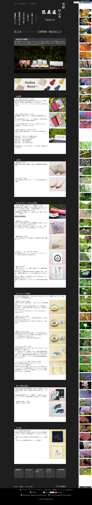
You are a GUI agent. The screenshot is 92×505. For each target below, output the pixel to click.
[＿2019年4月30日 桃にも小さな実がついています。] (85, 282)
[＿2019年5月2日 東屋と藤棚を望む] (85, 265)
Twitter (47, 492)
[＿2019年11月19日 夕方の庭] (85, 90)
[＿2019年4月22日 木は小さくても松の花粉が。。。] (85, 351)
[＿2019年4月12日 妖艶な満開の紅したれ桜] (85, 437)
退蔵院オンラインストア (58, 489)
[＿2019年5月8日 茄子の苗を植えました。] (85, 214)
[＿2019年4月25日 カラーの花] (85, 325)
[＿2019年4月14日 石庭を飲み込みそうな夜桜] (85, 420)
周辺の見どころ (55, 32)
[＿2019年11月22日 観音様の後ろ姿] (85, 64)
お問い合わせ (48, 489)
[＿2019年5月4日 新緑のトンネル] (85, 248)
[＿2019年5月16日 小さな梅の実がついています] (85, 145)
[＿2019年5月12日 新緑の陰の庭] (85, 180)
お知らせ (28, 18)
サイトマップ (31, 489)
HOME (15, 486)
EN (77, 2)
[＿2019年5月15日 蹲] (85, 154)
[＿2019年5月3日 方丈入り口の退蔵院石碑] (85, 257)
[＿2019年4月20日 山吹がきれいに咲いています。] (85, 368)
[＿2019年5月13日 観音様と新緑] (85, 171)
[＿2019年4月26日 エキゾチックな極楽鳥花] (85, 317)
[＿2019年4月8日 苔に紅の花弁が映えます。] (85, 471)
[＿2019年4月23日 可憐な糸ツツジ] (85, 343)
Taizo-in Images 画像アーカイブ (85, 1)
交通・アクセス (32, 18)
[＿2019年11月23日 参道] (85, 56)
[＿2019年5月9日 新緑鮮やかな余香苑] (85, 205)
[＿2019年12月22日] (85, 7)
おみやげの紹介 (30, 32)
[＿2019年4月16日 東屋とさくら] (85, 402)
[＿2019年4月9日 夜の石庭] (85, 462)
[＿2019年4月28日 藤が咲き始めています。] (85, 300)
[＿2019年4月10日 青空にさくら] (85, 454)
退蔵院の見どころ (19, 18)
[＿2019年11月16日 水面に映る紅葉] (85, 116)
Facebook (34, 492)
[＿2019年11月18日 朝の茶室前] (85, 99)
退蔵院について (15, 18)
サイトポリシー (39, 489)
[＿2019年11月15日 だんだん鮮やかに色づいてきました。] (85, 124)
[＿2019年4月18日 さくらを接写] (85, 385)
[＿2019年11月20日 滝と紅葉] (85, 81)
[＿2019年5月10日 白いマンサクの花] (85, 197)
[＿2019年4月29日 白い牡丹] (85, 291)
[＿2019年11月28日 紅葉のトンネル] (85, 13)
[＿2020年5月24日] (85, 5)
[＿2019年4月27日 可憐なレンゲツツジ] (85, 308)
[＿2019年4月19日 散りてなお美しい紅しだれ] (85, 377)
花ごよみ (17, 32)
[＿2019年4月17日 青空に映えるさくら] (85, 394)
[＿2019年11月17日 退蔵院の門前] (85, 107)
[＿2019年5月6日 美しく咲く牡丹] (85, 231)
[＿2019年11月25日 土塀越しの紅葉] (85, 39)
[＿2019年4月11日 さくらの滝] (85, 445)
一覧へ (85, 487)
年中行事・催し (24, 18)
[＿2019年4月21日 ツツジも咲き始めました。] (85, 360)
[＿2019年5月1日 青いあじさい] (85, 274)
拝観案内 (36, 18)
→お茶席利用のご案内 (20, 216)
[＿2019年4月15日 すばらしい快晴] (85, 411)
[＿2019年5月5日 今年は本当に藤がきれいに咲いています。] (85, 240)
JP (75, 2)
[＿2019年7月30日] (85, 140)
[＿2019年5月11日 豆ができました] (85, 188)
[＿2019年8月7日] (85, 130)
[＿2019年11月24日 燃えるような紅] (85, 47)
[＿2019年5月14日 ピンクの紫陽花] (85, 162)
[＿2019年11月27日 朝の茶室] (85, 21)
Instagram (59, 492)
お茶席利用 (42, 32)
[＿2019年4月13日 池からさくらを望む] (85, 428)
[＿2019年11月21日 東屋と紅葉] (85, 73)
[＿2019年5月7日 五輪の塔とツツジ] (85, 222)
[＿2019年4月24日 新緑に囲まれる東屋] (85, 334)
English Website (69, 489)
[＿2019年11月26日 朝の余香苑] (85, 30)
